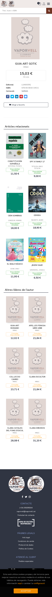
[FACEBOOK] (22, 497)
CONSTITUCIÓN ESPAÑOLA (15, 162)
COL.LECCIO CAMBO (14, 378)
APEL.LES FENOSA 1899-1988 (37, 326)
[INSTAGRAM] (29, 497)
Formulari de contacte (26, 515)
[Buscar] (49, 11)
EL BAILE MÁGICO (15, 264)
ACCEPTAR (26, 591)
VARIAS (25, 91)
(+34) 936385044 (26, 508)
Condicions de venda (26, 541)
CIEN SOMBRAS (15, 215)
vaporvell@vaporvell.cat (26, 511)
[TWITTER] (26, 497)
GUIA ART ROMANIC (14, 326)
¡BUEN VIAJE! (37, 265)
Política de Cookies (26, 549)
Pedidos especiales (26, 561)
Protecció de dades (26, 545)
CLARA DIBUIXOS (37, 428)
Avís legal (26, 537)
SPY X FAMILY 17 (37, 161)
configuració (39, 583)
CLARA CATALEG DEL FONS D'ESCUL (14, 429)
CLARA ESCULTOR (37, 377)
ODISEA (37, 215)
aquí (20, 583)
